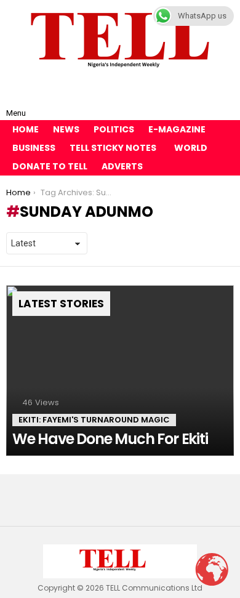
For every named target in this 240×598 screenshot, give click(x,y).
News (66, 129)
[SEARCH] (224, 103)
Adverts (122, 166)
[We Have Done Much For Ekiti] (120, 370)
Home (25, 129)
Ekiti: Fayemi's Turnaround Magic (94, 420)
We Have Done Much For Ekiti (110, 439)
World (190, 148)
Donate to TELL (49, 166)
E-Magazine (177, 129)
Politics (114, 129)
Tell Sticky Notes (113, 148)
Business (33, 148)
